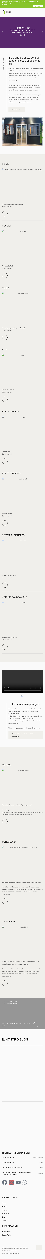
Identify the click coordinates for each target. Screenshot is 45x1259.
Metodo (4, 1210)
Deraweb (16, 1253)
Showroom (5, 1213)
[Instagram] (11, 1182)
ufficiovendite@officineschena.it (12, 1167)
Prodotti (4, 1206)
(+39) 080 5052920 (8, 1157)
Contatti (4, 1220)
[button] (2, 32)
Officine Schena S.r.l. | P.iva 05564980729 (15, 1248)
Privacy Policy (6, 1231)
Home (4, 1203)
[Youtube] (18, 1182)
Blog (3, 1217)
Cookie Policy (6, 1235)
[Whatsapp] (24, 1182)
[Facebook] (4, 1182)
